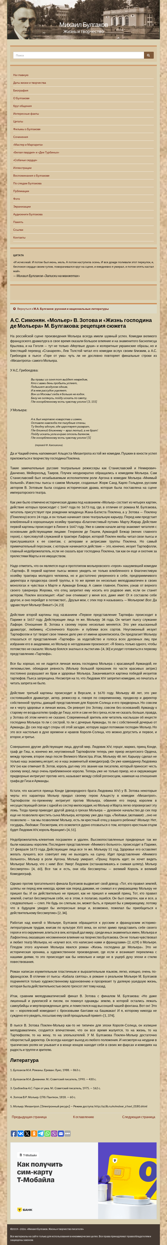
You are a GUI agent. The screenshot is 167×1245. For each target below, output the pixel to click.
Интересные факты (26, 113)
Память (18, 222)
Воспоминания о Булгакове (31, 175)
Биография (20, 90)
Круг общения (22, 106)
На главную (21, 75)
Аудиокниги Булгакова (28, 214)
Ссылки (18, 229)
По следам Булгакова (27, 183)
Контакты (19, 237)
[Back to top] (158, 1236)
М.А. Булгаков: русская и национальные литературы (71, 308)
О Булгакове (21, 98)
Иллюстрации (22, 167)
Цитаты (18, 121)
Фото (16, 198)
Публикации (21, 191)
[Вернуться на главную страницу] (83, 19)
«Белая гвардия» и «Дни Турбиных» (36, 152)
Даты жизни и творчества (29, 82)
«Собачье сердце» (25, 160)
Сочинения (20, 136)
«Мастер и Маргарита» (28, 144)
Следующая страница (138, 1117)
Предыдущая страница (29, 1117)
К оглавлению (83, 1117)
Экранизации (22, 206)
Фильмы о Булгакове (27, 129)
